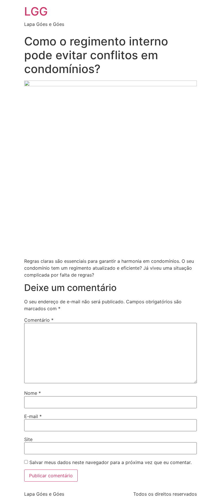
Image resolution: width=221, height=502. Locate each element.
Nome (32, 393)
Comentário (39, 320)
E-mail (33, 416)
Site (28, 439)
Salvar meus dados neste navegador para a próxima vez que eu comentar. (110, 462)
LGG (36, 11)
